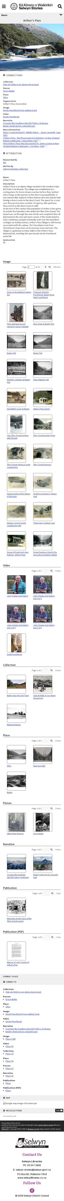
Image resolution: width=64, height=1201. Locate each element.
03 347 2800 (34, 1165)
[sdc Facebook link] (32, 1190)
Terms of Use (16, 1123)
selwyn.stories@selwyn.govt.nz (33, 1169)
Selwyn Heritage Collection (15, 169)
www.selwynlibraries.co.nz (32, 1177)
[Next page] (45, 267)
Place (8, 1083)
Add (58, 1110)
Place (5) (10, 1046)
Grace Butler (11, 999)
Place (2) (10, 1068)
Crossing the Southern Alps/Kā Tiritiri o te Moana (28, 1028)
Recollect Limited (33, 1129)
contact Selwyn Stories (45, 1125)
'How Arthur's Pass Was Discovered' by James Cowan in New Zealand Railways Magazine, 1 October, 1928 (31, 145)
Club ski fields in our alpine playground (23, 992)
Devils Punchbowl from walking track (22, 1014)
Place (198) (11, 1039)
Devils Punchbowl (14, 1021)
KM (4, 162)
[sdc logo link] (32, 1143)
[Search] (50, 267)
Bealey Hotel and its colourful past (21, 1031)
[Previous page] (41, 267)
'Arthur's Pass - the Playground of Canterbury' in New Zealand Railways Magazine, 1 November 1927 (31, 139)
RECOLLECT (5, 1129)
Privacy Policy (6, 1123)
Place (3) (10, 1053)
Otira (8, 1006)
